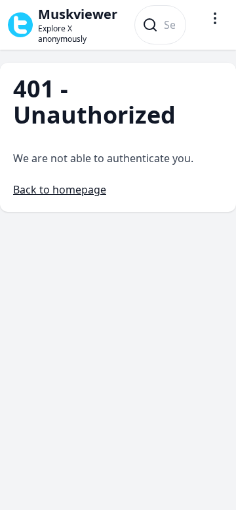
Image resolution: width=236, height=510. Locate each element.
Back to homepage (59, 189)
